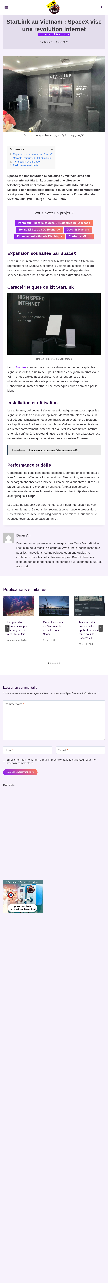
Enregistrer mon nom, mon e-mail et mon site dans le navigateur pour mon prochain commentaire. (51, 761)
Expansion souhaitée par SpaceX (33, 154)
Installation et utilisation (27, 161)
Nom (9, 750)
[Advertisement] (23, 827)
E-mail (63, 750)
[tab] (48, 663)
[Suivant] (101, 628)
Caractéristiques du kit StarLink (32, 158)
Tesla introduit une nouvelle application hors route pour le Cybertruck (88, 630)
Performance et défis (25, 165)
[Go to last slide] (7, 628)
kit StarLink (19, 367)
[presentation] (18, 606)
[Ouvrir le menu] (6, 7)
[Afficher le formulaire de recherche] (102, 7)
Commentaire (14, 704)
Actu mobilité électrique (54, 35)
